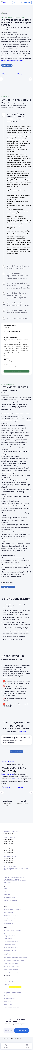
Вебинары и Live (8, 923)
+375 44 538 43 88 (8, 853)
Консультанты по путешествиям (13, 992)
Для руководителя (9, 936)
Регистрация (25, 2)
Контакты (6, 995)
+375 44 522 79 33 (8, 860)
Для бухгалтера (8, 938)
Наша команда (8, 921)
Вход (15, 2)
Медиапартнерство (9, 897)
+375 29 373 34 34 (8, 843)
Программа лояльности (11, 915)
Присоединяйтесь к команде (12, 909)
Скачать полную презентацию (12, 61)
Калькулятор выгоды (10, 918)
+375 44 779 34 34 (8, 858)
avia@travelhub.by (8, 849)
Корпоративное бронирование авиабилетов (13, 954)
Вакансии (6, 990)
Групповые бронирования (11, 963)
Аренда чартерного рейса (11, 966)
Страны (6, 888)
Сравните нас (8, 1004)
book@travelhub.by (8, 839)
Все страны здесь (7, 774)
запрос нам (22, 731)
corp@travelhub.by (8, 862)
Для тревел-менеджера (11, 941)
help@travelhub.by (8, 833)
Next (30, 79)
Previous (2, 792)
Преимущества (8, 912)
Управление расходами (11, 969)
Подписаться (21, 1030)
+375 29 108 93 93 (8, 841)
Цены (5, 891)
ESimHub (6, 903)
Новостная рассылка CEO (11, 1007)
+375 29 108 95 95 (8, 851)
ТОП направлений (7, 761)
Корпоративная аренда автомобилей (15, 960)
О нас (5, 978)
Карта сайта (7, 1001)
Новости (6, 984)
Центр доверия (8, 981)
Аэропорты (7, 894)
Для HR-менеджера (9, 944)
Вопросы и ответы (9, 998)
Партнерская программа (11, 900)
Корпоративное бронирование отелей (15, 957)
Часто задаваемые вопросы (12, 972)
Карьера (12, 987)
